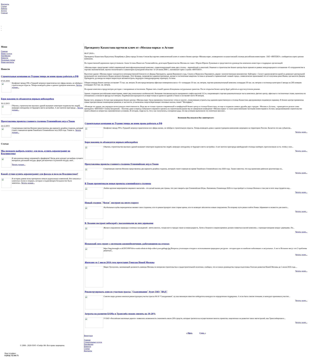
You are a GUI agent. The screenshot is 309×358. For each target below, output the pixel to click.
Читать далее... (301, 132)
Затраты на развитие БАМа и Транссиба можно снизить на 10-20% (120, 313)
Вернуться (88, 336)
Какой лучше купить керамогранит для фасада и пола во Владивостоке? (39, 174)
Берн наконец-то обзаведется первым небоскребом (27, 98)
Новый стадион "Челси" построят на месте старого (112, 202)
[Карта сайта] (154, 27)
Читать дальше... (18, 164)
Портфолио (5, 56)
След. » (203, 333)
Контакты (88, 351)
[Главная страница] (154, 25)
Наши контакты (7, 62)
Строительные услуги (93, 342)
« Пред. (189, 333)
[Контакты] (154, 30)
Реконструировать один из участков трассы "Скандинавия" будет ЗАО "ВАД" (126, 291)
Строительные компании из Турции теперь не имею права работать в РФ (39, 76)
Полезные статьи (8, 60)
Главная (4, 51)
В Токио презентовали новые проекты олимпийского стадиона (118, 183)
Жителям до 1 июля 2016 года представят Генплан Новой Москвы (119, 262)
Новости (4, 58)
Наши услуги (6, 53)
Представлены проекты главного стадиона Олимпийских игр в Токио (38, 121)
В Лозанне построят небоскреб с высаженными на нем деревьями (119, 223)
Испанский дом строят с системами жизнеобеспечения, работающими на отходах (127, 243)
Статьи (87, 349)
